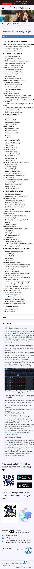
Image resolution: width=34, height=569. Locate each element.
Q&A (14, 23)
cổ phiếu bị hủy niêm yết (17, 442)
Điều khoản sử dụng (19, 563)
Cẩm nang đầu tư (7, 23)
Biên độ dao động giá (11, 331)
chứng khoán (30, 355)
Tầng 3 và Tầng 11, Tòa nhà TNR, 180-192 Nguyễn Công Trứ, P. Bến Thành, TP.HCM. (18, 541)
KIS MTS (16, 3)
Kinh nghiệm (20, 23)
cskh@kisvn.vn (10, 538)
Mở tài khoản (23, 3)
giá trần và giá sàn (22, 450)
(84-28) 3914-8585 (11, 535)
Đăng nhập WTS (7, 3)
